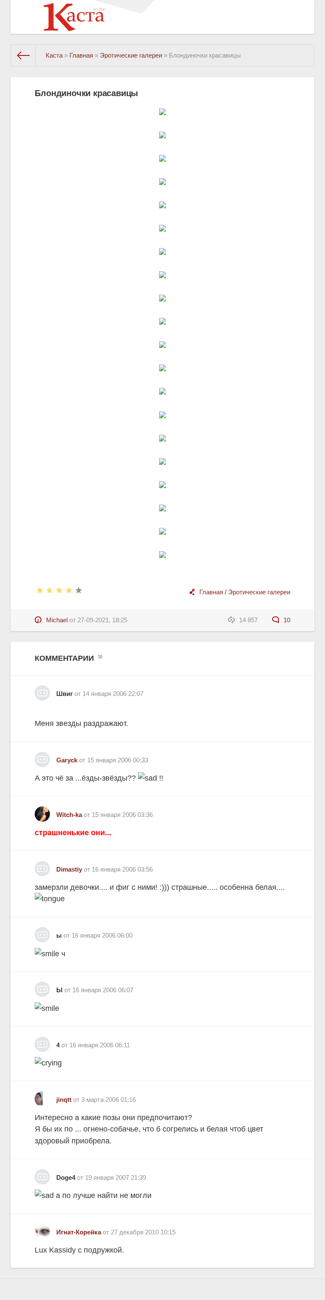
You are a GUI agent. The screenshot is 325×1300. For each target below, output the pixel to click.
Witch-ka (69, 814)
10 (286, 620)
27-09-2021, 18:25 (102, 620)
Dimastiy (69, 869)
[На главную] (23, 55)
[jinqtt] (42, 1095)
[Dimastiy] (42, 865)
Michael (57, 620)
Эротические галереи (259, 592)
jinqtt (64, 1099)
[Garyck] (42, 756)
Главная (211, 592)
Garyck (66, 760)
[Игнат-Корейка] (42, 1228)
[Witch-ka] (42, 810)
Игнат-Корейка (78, 1232)
